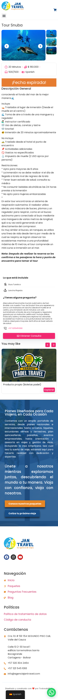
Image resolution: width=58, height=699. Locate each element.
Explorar (49, 389)
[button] (3, 15)
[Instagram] (13, 557)
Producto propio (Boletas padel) (22, 384)
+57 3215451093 (15, 328)
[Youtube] (20, 557)
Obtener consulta (30, 336)
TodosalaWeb (46, 688)
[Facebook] (6, 557)
